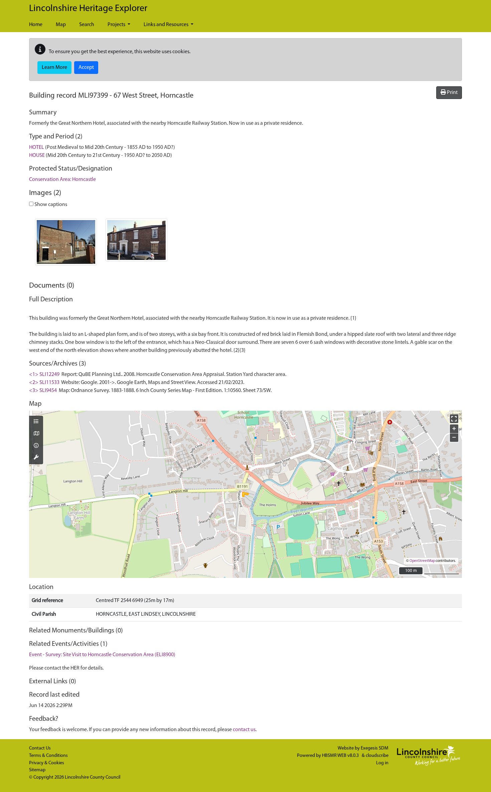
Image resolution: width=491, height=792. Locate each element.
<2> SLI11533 (44, 382)
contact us (244, 729)
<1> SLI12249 (44, 374)
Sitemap (37, 770)
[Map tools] (36, 458)
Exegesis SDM (374, 748)
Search (86, 24)
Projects (117, 24)
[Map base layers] (36, 434)
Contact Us (40, 748)
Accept (86, 67)
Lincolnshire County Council (92, 777)
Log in (382, 763)
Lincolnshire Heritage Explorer (88, 8)
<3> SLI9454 (43, 390)
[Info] (36, 446)
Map (61, 24)
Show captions (50, 204)
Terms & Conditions (48, 755)
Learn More (54, 67)
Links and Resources (166, 24)
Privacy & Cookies (46, 763)
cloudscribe (377, 755)
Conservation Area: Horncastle (62, 179)
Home (35, 24)
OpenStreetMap (422, 561)
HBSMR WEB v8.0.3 (341, 755)
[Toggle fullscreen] (454, 418)
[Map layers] (36, 422)
